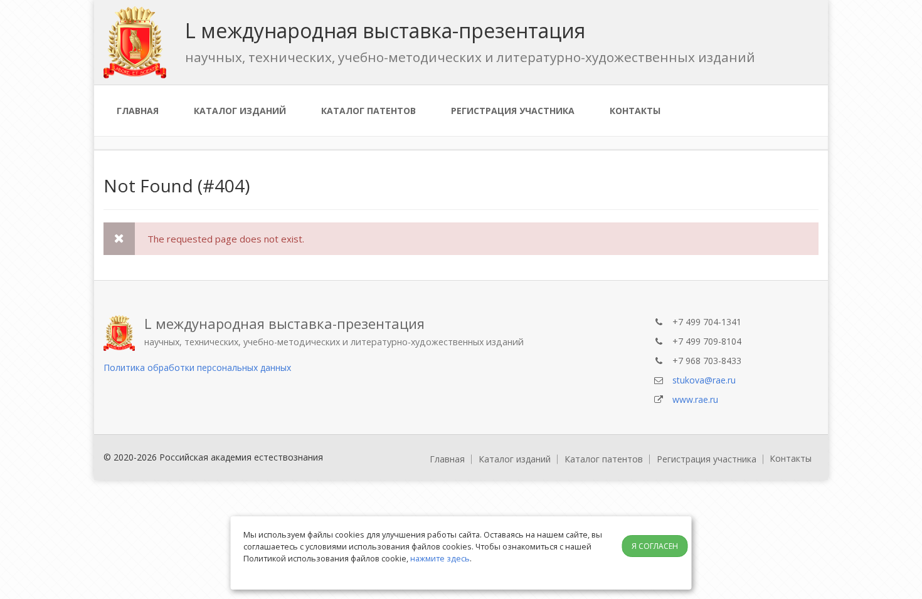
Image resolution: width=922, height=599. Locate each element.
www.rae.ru (695, 399)
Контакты (635, 111)
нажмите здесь (440, 558)
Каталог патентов (368, 111)
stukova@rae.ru (704, 380)
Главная (138, 111)
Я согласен (655, 546)
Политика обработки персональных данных (197, 367)
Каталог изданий (240, 111)
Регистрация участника (513, 111)
